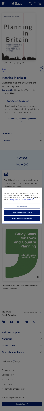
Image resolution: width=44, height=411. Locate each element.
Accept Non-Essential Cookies (22, 212)
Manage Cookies (22, 206)
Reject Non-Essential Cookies (22, 218)
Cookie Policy (26, 200)
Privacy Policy (14, 200)
